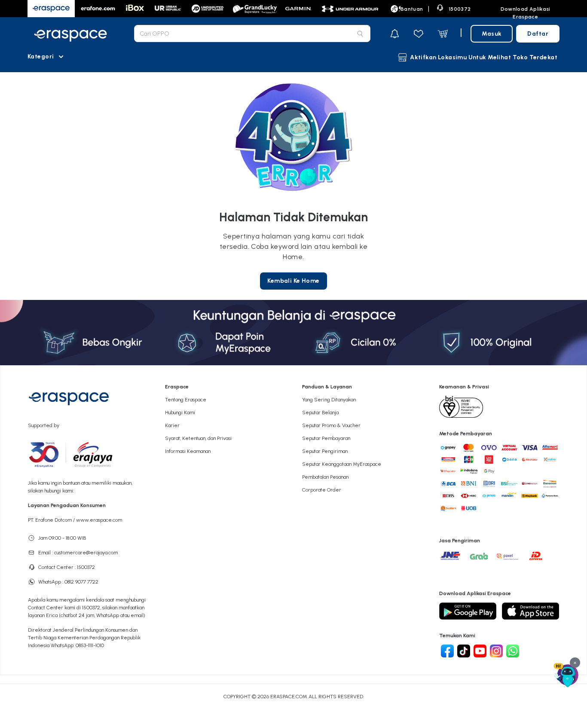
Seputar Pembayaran (326, 438)
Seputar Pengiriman (325, 451)
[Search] (360, 33)
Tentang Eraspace (185, 400)
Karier (172, 425)
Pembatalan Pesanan (325, 477)
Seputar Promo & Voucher (331, 425)
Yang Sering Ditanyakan (329, 400)
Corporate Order (321, 490)
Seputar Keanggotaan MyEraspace (341, 464)
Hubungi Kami (180, 413)
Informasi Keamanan (188, 451)
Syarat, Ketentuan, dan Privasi (198, 438)
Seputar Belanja (320, 413)
